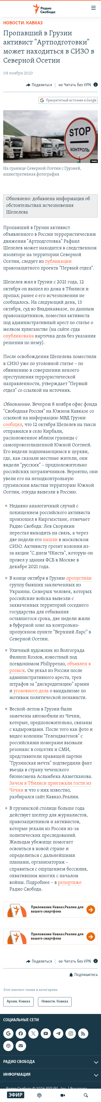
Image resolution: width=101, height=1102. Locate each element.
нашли (50, 540)
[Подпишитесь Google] (8, 1033)
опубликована (18, 336)
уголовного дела (31, 691)
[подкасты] (39, 1095)
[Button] (39, 85)
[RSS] (83, 1033)
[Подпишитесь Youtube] (46, 1033)
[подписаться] (21, 1046)
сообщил (12, 425)
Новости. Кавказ (23, 23)
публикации (58, 261)
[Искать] (86, 1095)
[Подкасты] (8, 1046)
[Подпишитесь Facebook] (21, 1033)
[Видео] (63, 1095)
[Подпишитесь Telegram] (58, 1033)
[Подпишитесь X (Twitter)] (33, 1033)
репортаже (70, 882)
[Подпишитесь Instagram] (70, 1033)
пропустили (79, 578)
